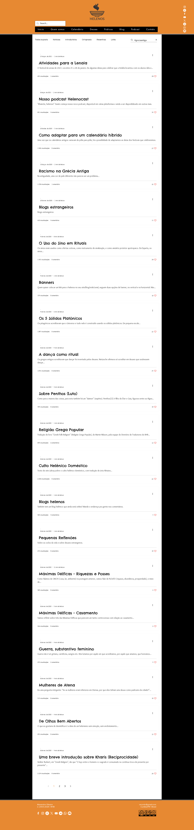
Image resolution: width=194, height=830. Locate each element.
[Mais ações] (153, 55)
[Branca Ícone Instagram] (184, 6)
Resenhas (101, 40)
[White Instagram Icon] (42, 813)
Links (113, 40)
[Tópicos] (184, 10)
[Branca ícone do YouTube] (184, 17)
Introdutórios (71, 40)
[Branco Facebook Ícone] (184, 13)
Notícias (56, 40)
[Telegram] (184, 24)
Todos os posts (41, 40)
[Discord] (184, 30)
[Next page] (70, 786)
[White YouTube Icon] (56, 813)
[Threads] (47, 813)
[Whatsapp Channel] (65, 813)
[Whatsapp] (184, 27)
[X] (184, 20)
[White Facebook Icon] (38, 813)
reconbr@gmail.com (147, 804)
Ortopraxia (86, 40)
